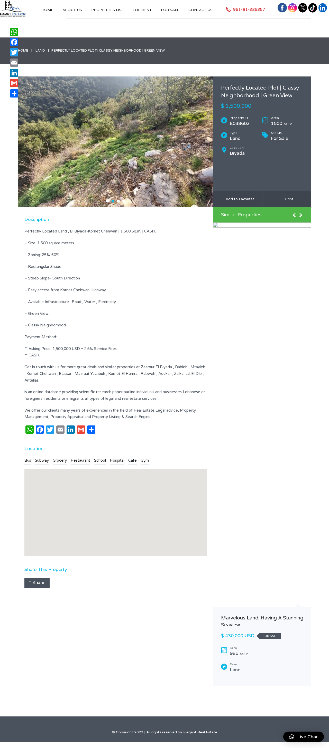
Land (40, 50)
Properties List (107, 10)
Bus (27, 460)
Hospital (117, 460)
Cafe (132, 460)
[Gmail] (14, 83)
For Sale (170, 10)
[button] (303, 737)
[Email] (14, 62)
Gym (145, 460)
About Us (72, 10)
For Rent (142, 10)
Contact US (200, 10)
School (100, 460)
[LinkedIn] (14, 73)
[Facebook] (14, 42)
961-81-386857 (249, 9)
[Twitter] (14, 52)
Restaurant (80, 460)
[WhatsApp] (14, 32)
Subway (42, 460)
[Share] (14, 93)
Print (288, 199)
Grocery (60, 460)
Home (47, 10)
